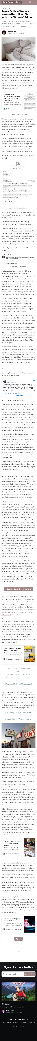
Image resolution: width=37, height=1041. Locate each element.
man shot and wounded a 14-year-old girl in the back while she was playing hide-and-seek (18, 612)
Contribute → (24, 1022)
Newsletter (6, 8)
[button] (33, 2)
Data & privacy (6, 1022)
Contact (15, 1022)
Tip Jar (18, 939)
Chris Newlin (11, 32)
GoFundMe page (7, 494)
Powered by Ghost (18, 1026)
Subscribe (32, 1022)
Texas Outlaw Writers (16, 1020)
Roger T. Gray (10, 1010)
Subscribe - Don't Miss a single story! (18, 589)
